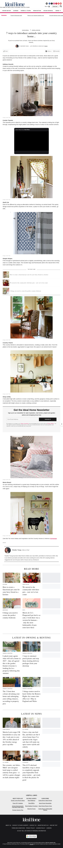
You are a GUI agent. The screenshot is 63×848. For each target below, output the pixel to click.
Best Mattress (31, 800)
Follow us (49, 51)
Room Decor (6, 10)
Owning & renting (36, 30)
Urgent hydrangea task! (16, 15)
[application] (31, 141)
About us (8, 825)
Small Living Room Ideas (18, 800)
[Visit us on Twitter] (52, 3)
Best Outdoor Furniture (31, 806)
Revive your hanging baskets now (36, 15)
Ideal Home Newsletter (45, 803)
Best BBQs (31, 803)
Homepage (53, 538)
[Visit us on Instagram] (54, 3)
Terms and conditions (18, 828)
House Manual (48, 10)
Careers (48, 828)
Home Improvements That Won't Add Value (18, 806)
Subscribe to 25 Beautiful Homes (45, 809)
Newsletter (57, 51)
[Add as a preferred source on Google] (31, 836)
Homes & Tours (26, 10)
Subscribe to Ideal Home (45, 800)
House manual (25, 30)
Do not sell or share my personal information (31, 830)
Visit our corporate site (50, 842)
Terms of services (25, 423)
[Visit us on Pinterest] (56, 3)
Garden (15, 10)
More (57, 10)
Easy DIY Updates (18, 803)
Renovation (37, 10)
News (46, 46)
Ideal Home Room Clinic (45, 806)
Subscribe (55, 6)
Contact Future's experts (20, 825)
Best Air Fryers (31, 808)
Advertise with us (43, 825)
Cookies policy (40, 828)
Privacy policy (30, 828)
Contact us (33, 825)
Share (6, 51)
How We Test (53, 825)
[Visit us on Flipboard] (58, 3)
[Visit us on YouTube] (61, 3)
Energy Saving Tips (17, 810)
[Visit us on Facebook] (49, 3)
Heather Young (25, 46)
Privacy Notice (50, 423)
